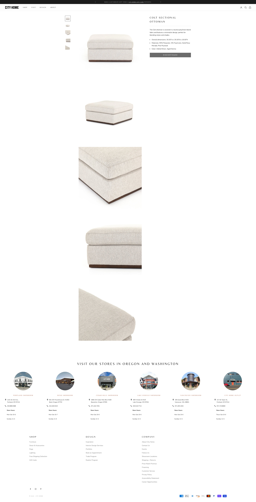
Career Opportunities (149, 482)
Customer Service (148, 471)
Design (43, 7)
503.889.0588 (11, 406)
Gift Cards (33, 460)
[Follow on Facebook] (30, 489)
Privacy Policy (147, 475)
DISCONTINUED (170, 55)
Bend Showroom (65, 395)
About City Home (148, 442)
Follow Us (145, 453)
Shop (25, 7)
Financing (145, 467)
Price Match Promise (149, 464)
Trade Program (91, 456)
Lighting (32, 453)
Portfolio (89, 449)
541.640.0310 (53, 406)
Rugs (31, 449)
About (53, 7)
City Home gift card (136, 2)
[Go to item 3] (68, 32)
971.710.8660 (221, 406)
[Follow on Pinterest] (41, 489)
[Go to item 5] (68, 47)
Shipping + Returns (149, 460)
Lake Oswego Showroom (148, 395)
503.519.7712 (137, 406)
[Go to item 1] (68, 18)
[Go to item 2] (68, 25)
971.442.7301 (95, 406)
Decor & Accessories (36, 445)
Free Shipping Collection (38, 456)
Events (144, 449)
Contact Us (146, 445)
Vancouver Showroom (190, 395)
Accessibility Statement (150, 478)
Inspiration (89, 442)
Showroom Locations (149, 456)
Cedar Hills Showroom (107, 395)
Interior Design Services (94, 445)
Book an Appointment (94, 453)
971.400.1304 (179, 406)
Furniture (32, 442)
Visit (33, 7)
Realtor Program (92, 460)
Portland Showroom (23, 395)
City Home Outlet (232, 395)
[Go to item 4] (68, 40)
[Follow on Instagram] (36, 489)
